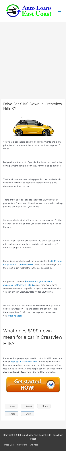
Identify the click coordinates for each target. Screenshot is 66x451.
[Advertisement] (33, 56)
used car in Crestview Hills (23, 361)
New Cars (22, 445)
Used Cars (9, 445)
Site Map (33, 445)
